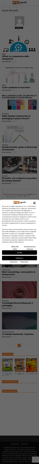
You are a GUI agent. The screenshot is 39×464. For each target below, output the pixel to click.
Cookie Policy (13, 261)
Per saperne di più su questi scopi (30, 248)
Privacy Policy (24, 261)
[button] (34, 203)
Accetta (19, 252)
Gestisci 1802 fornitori (15, 248)
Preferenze (19, 258)
